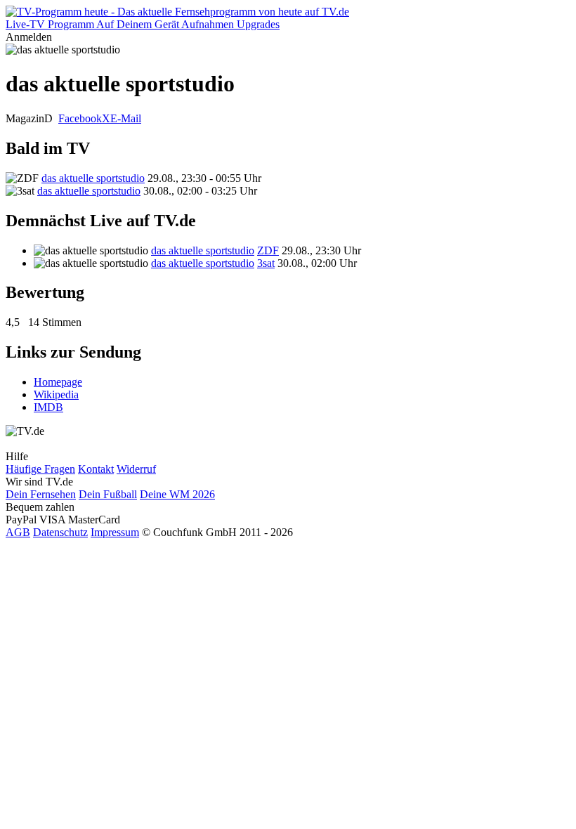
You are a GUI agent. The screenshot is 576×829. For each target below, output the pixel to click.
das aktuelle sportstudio (93, 178)
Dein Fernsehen (41, 494)
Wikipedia (56, 394)
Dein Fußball (108, 494)
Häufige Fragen (40, 469)
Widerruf (136, 469)
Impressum (115, 532)
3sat (266, 263)
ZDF (268, 250)
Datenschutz (60, 532)
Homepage (58, 382)
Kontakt (96, 469)
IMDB (48, 407)
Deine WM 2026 (177, 494)
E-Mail (125, 118)
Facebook (80, 118)
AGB (18, 532)
